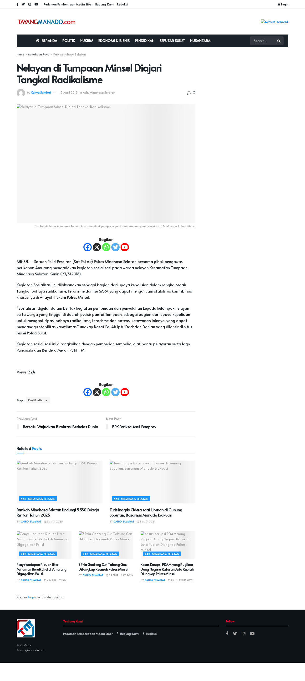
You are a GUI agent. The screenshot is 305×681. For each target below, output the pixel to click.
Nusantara (200, 40)
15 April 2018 (68, 92)
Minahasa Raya (39, 54)
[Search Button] (279, 40)
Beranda (49, 40)
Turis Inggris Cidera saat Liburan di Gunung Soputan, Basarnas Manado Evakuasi (146, 512)
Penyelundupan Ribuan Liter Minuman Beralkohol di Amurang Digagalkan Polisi (41, 569)
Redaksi (122, 4)
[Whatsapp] (106, 247)
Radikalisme (37, 400)
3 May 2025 (54, 521)
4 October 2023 (181, 580)
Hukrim (86, 40)
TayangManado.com (31, 650)
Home (20, 54)
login (32, 597)
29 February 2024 (120, 575)
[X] (97, 247)
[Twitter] (115, 247)
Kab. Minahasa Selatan (69, 54)
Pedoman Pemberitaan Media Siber (68, 4)
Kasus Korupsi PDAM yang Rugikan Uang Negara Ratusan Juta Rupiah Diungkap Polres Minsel (167, 569)
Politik (68, 40)
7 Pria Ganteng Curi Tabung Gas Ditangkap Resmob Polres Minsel (103, 567)
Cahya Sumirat (41, 92)
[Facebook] (87, 247)
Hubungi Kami (104, 4)
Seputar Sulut (172, 40)
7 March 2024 (56, 580)
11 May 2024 (147, 521)
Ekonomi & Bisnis (114, 40)
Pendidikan (144, 40)
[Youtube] (125, 247)
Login (284, 4)
